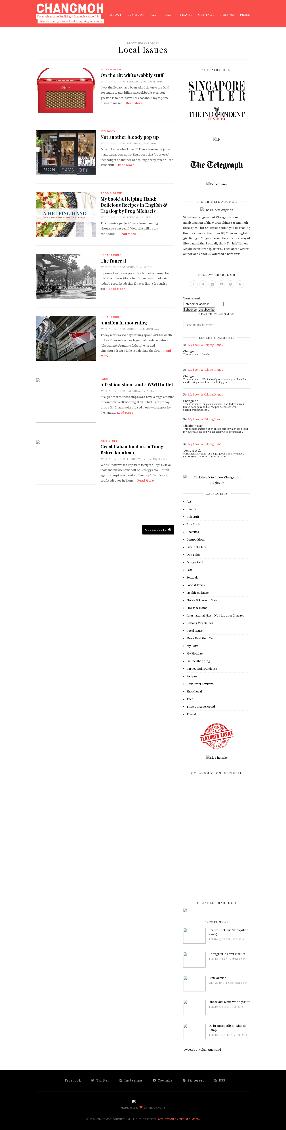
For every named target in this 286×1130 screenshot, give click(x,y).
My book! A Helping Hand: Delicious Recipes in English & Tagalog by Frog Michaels (134, 205)
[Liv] (217, 139)
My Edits (192, 646)
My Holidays (195, 653)
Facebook (72, 1080)
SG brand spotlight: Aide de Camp (227, 1028)
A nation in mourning (124, 323)
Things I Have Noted (201, 706)
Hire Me (227, 14)
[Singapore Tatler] (217, 99)
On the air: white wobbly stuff (132, 75)
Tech (190, 699)
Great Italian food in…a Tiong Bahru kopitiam (132, 449)
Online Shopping (198, 661)
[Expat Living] (216, 184)
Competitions (196, 539)
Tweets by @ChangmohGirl (202, 1049)
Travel (186, 14)
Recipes (192, 676)
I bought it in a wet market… (228, 954)
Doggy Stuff (195, 562)
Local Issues (111, 255)
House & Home (197, 608)
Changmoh (113, 81)
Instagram (132, 1080)
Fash (154, 14)
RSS (221, 1080)
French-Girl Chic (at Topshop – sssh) (228, 932)
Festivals (192, 577)
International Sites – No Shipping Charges (215, 615)
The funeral (113, 261)
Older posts (156, 529)
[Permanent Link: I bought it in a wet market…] (194, 966)
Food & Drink (111, 69)
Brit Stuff (109, 441)
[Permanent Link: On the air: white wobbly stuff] (194, 1014)
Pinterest (195, 1080)
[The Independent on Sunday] (217, 119)
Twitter (102, 1080)
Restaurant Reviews (200, 684)
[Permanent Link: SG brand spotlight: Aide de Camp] (194, 1038)
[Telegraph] (217, 170)
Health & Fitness (197, 592)
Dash (169, 14)
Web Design (166, 1119)
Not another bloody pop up (130, 137)
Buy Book (136, 14)
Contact (206, 14)
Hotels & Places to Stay (202, 600)
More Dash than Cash (201, 638)
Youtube (164, 1080)
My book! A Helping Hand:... (206, 345)
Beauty (191, 509)
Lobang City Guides (200, 623)
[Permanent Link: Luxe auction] (194, 990)
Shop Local (194, 691)
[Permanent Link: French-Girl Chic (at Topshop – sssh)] (194, 942)
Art (189, 501)
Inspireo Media (189, 1119)
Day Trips (193, 554)
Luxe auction (217, 978)
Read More (134, 103)
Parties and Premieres (202, 668)
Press (245, 14)
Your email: (192, 298)
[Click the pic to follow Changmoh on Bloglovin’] (216, 482)
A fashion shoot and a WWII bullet (137, 384)
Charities (193, 532)
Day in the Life (196, 547)
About (116, 14)
